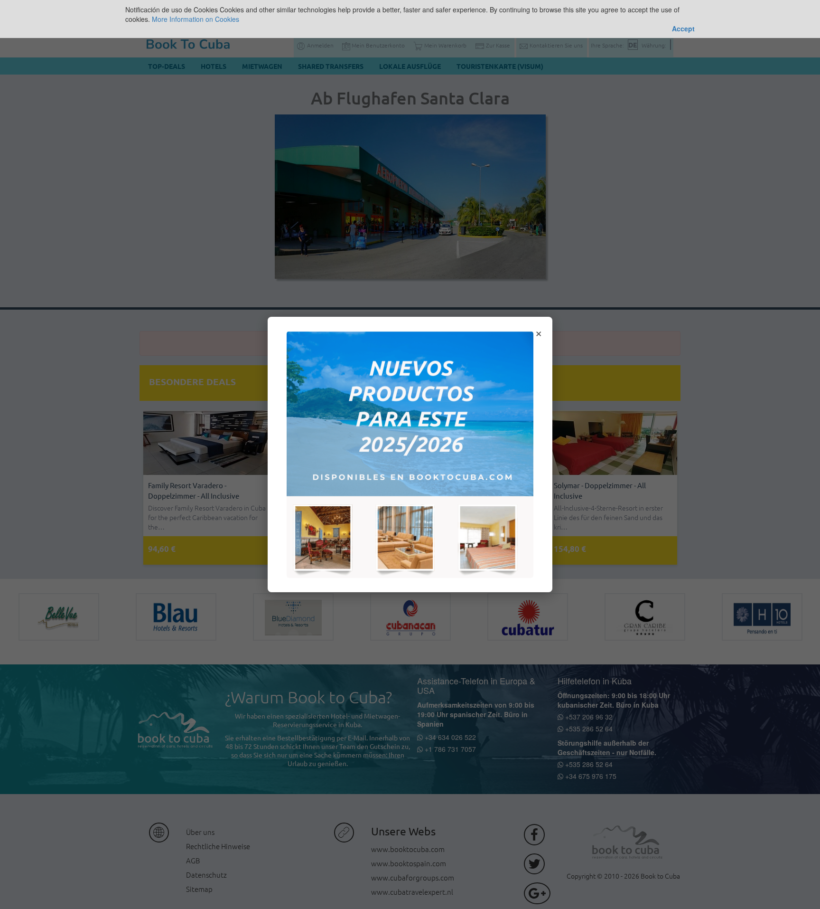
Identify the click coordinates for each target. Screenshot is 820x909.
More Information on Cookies (195, 19)
